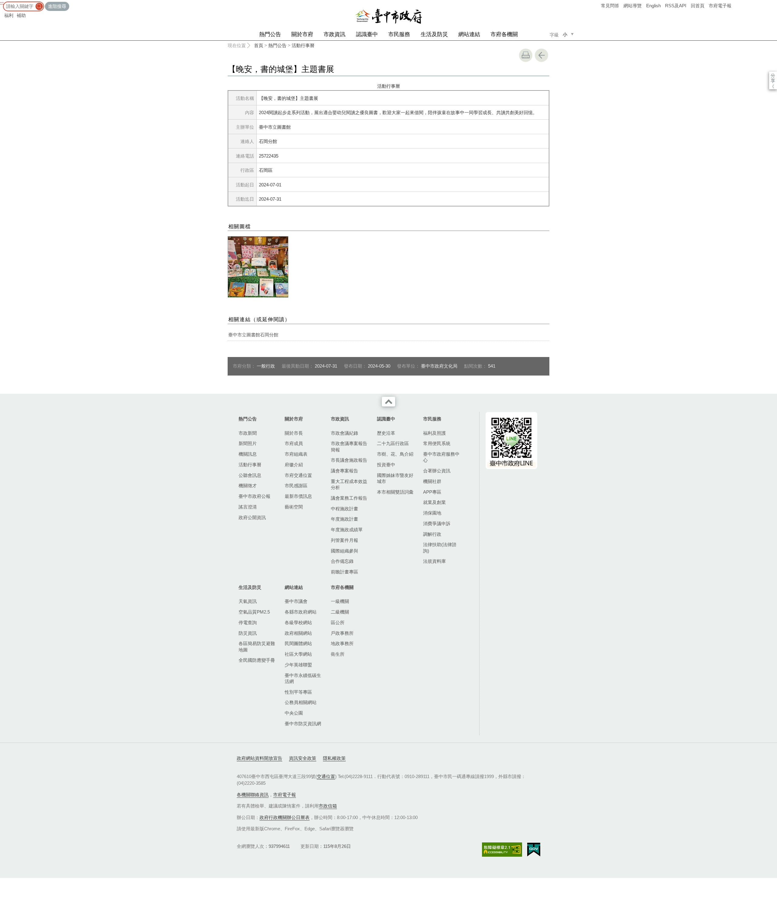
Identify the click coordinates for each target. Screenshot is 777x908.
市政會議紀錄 (344, 433)
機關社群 (432, 481)
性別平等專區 (298, 692)
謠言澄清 (248, 506)
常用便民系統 (436, 443)
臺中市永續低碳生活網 (303, 678)
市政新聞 (248, 433)
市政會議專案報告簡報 (349, 446)
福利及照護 (434, 433)
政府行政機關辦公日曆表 (285, 817)
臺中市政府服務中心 (441, 457)
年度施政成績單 (347, 529)
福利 (8, 15)
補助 (21, 15)
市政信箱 (328, 805)
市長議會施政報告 (349, 460)
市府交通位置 (298, 475)
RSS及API (675, 5)
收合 (388, 401)
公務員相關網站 (301, 702)
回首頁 (697, 5)
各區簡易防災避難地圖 (257, 646)
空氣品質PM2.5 (254, 611)
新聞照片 (248, 443)
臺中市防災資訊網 (303, 723)
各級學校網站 (298, 622)
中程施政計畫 (344, 508)
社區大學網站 (298, 654)
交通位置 (326, 776)
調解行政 (432, 534)
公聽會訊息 (250, 475)
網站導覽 (632, 5)
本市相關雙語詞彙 (395, 492)
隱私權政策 (334, 758)
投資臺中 (386, 464)
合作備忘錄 (342, 561)
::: (2, 2)
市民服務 (399, 34)
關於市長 (294, 433)
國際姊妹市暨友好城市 (395, 478)
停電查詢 (248, 622)
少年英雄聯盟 (298, 664)
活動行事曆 (303, 45)
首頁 (258, 45)
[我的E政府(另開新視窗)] (533, 850)
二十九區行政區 (393, 443)
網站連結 (469, 34)
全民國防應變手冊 (257, 660)
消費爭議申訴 (436, 523)
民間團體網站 (298, 643)
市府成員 (294, 443)
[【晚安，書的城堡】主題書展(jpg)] (258, 267)
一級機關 (340, 601)
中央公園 (294, 713)
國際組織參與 (344, 550)
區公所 (337, 622)
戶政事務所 (342, 633)
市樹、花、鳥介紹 (395, 454)
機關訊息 (248, 454)
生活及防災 (434, 34)
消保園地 (432, 512)
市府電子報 (720, 5)
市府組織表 (296, 454)
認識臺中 (367, 34)
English (653, 5)
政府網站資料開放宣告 (259, 758)
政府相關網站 (298, 633)
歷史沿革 (386, 433)
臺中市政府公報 (254, 496)
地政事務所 (342, 643)
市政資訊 (334, 34)
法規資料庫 (434, 561)
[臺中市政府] (388, 16)
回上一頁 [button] (541, 55)
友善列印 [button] (525, 55)
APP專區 (432, 492)
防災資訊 (248, 633)
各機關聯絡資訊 (253, 794)
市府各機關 (504, 34)
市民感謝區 (296, 485)
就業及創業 (434, 502)
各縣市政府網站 (301, 611)
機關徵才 (248, 485)
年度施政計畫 (344, 519)
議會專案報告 (344, 470)
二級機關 (340, 611)
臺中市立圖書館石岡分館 (253, 334)
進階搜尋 (57, 6)
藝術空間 (294, 506)
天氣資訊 (248, 601)
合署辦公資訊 (436, 470)
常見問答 (610, 5)
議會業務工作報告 (349, 498)
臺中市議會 (296, 601)
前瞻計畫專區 (344, 571)
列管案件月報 (344, 540)
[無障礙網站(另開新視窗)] (502, 849)
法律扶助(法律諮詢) (439, 547)
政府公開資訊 (252, 517)
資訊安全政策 (302, 758)
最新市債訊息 (298, 496)
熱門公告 (270, 34)
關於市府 (302, 34)
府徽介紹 (294, 464)
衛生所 (337, 654)
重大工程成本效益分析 (349, 484)
